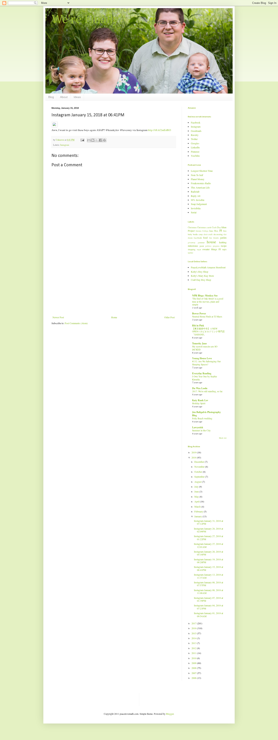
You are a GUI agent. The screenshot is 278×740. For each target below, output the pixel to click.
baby (190, 234)
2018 (194, 457)
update (190, 252)
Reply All (195, 195)
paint (202, 245)
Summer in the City (201, 430)
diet (225, 234)
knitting (223, 242)
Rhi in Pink (198, 325)
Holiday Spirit (198, 403)
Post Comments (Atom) (76, 323)
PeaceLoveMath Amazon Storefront (208, 267)
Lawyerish (197, 427)
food (205, 237)
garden (223, 237)
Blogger (170, 713)
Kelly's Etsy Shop (199, 271)
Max (216, 230)
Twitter (194, 139)
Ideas (77, 97)
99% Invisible (197, 200)
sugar (199, 249)
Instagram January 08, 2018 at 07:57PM (208, 584)
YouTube (195, 155)
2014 (194, 638)
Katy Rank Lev (200, 400)
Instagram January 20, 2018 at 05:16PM (208, 553)
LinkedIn (195, 147)
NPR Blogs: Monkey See (205, 295)
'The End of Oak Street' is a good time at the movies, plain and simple (207, 301)
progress (216, 246)
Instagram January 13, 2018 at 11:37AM (208, 576)
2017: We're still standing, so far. (207, 391)
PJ (220, 230)
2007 (194, 673)
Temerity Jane (199, 343)
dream (190, 238)
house (211, 241)
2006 (194, 677)
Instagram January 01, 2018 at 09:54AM (208, 614)
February (199, 511)
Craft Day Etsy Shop (201, 279)
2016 (194, 628)
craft (210, 234)
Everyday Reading (201, 373)
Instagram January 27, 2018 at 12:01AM (208, 545)
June (196, 491)
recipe (224, 245)
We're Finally (85, 20)
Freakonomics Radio (201, 183)
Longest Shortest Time (202, 170)
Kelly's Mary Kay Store (202, 275)
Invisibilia (195, 208)
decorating (218, 234)
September (199, 476)
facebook (198, 237)
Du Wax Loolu (199, 388)
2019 (194, 452)
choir (206, 234)
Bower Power (199, 313)
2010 (194, 658)
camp (201, 234)
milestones (193, 245)
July (196, 486)
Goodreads (196, 130)
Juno (211, 230)
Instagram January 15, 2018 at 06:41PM (208, 568)
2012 (194, 648)
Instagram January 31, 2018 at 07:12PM (208, 522)
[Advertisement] (113, 285)
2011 (194, 653)
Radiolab (195, 191)
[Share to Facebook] (101, 140)
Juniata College (202, 231)
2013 (194, 643)
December (199, 461)
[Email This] (89, 140)
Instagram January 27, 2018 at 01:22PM (208, 537)
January (198, 516)
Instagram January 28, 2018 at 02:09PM (208, 530)
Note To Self (197, 175)
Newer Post (58, 317)
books (195, 234)
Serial (193, 212)
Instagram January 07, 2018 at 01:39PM (208, 599)
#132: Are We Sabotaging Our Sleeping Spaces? (206, 363)
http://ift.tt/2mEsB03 (159, 130)
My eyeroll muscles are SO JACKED (204, 348)
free (210, 238)
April (197, 501)
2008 (194, 668)
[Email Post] (82, 139)
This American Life (200, 187)
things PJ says (219, 249)
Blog (51, 97)
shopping (191, 249)
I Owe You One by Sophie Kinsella (204, 378)
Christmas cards (204, 227)
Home (114, 317)
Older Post (169, 317)
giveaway (191, 242)
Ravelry (194, 135)
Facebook (195, 122)
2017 (194, 623)
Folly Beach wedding (202, 418)
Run (225, 231)
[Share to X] (97, 140)
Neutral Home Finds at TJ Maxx (207, 316)
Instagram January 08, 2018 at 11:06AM (208, 591)
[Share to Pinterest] (104, 140)
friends (216, 238)
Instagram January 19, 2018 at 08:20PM (208, 561)
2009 (194, 663)
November (199, 466)
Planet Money (197, 179)
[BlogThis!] (93, 140)
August (198, 481)
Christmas (192, 227)
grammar (201, 242)
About (64, 97)
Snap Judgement (199, 204)
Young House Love (202, 358)
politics (208, 246)
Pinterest (195, 151)
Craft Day (216, 227)
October (198, 471)
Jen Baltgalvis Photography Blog (206, 413)
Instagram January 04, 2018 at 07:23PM (208, 607)
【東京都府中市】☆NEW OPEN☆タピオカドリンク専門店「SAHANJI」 (208, 331)
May (196, 496)
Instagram (64, 144)
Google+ (195, 143)
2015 (194, 633)
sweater (206, 249)
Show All (223, 438)
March (197, 506)
